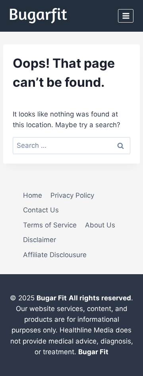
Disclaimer (39, 240)
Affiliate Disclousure (55, 255)
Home (32, 195)
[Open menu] (125, 15)
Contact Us (41, 210)
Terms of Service (50, 225)
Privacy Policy (72, 195)
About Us (100, 225)
